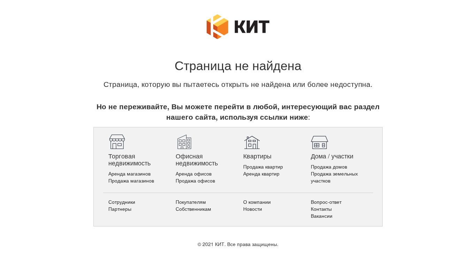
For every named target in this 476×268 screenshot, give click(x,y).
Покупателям (191, 201)
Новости (252, 208)
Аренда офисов (194, 173)
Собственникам (193, 208)
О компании (257, 201)
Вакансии (321, 215)
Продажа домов (329, 166)
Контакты (321, 208)
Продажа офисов (195, 180)
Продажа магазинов (131, 180)
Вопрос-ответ (326, 201)
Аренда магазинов (129, 173)
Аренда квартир (261, 173)
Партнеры (119, 208)
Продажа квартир (263, 166)
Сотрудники (121, 201)
